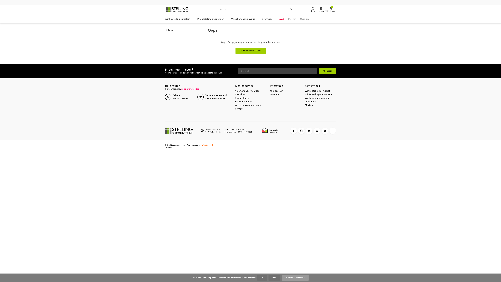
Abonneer (327, 71)
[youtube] (325, 131)
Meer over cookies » (295, 278)
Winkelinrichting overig (243, 19)
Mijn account (276, 91)
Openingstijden (192, 89)
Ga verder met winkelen (250, 51)
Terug (170, 30)
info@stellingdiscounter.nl (216, 98)
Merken (292, 19)
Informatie (267, 19)
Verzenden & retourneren (248, 105)
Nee (274, 278)
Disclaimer (240, 94)
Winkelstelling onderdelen (210, 19)
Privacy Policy (242, 98)
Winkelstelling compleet (177, 19)
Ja (262, 278)
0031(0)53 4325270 (181, 98)
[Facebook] (293, 131)
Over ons (304, 19)
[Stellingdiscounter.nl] (180, 10)
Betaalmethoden (243, 101)
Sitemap (169, 147)
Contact (239, 109)
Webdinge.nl (207, 145)
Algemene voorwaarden (247, 91)
